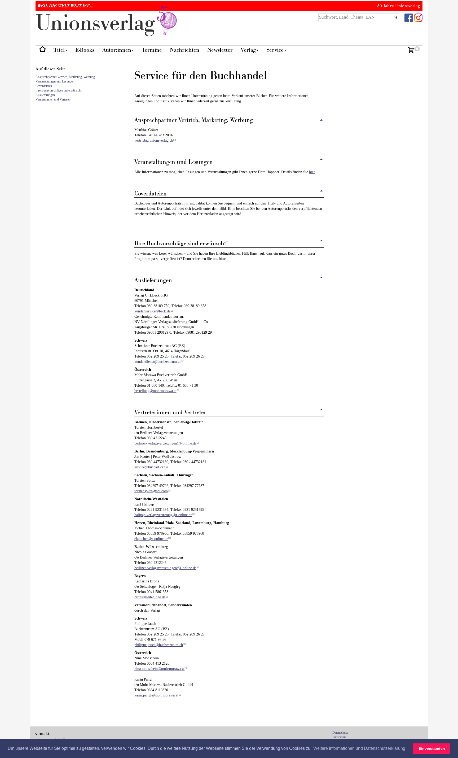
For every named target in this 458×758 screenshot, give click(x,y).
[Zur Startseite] (43, 50)
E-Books (84, 50)
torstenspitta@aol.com (151, 491)
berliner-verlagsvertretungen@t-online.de (165, 443)
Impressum (339, 737)
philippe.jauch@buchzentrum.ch (158, 645)
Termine (152, 50)
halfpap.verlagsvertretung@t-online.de (163, 515)
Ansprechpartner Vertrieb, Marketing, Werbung (65, 77)
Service (275, 50)
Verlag (248, 50)
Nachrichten (184, 50)
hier (312, 172)
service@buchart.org (149, 467)
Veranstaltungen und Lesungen (55, 81)
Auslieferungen (45, 95)
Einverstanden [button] (432, 748)
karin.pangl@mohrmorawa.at (156, 695)
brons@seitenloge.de (149, 597)
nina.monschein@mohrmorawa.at (159, 669)
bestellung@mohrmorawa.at (155, 391)
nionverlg (98, 23)
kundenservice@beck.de (152, 311)
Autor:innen (116, 50)
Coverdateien (44, 86)
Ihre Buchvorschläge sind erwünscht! (59, 90)
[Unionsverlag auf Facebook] (408, 17)
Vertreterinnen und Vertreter (53, 99)
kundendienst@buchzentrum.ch (157, 362)
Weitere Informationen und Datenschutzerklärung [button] (359, 748)
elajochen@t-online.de (151, 539)
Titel (59, 50)
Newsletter (220, 50)
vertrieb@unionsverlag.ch (153, 140)
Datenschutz (340, 732)
